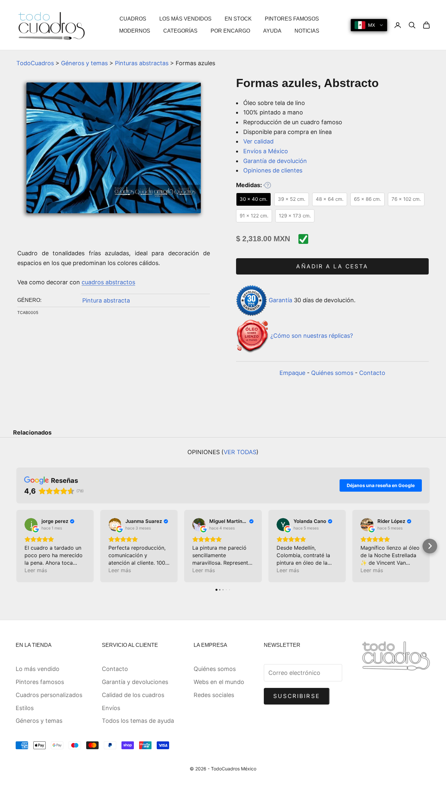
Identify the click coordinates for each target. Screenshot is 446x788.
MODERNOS (134, 31)
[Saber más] (267, 185)
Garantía (280, 300)
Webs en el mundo (219, 681)
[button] (16, 546)
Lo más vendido (37, 668)
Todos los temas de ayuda (138, 720)
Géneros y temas (84, 63)
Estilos (25, 708)
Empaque (292, 372)
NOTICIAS (307, 31)
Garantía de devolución (275, 160)
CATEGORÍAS (180, 31)
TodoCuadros (35, 63)
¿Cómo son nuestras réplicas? (311, 335)
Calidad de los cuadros (133, 694)
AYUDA (272, 31)
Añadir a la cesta (332, 266)
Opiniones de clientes (272, 170)
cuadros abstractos (108, 282)
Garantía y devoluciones (135, 681)
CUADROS (132, 19)
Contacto (372, 372)
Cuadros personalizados (49, 694)
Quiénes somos (332, 372)
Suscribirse (296, 696)
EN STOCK (238, 19)
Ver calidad (258, 141)
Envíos (111, 708)
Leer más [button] (35, 570)
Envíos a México (265, 151)
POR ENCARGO (230, 31)
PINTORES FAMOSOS (292, 19)
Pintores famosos (40, 681)
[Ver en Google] (31, 524)
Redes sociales (214, 694)
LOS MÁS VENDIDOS (185, 19)
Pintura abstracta (106, 300)
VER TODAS (240, 452)
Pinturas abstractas (141, 63)
